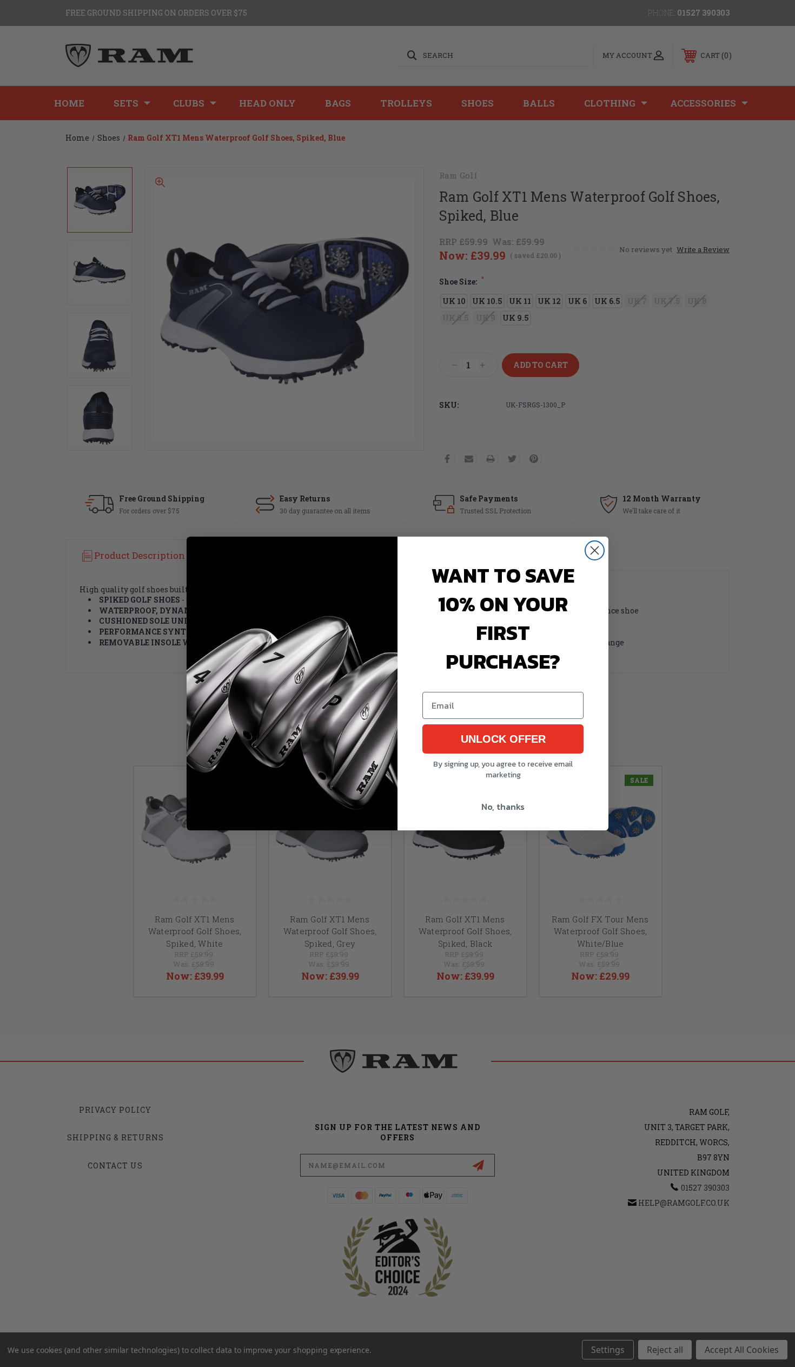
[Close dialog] (594, 550)
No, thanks (503, 806)
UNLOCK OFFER (503, 739)
